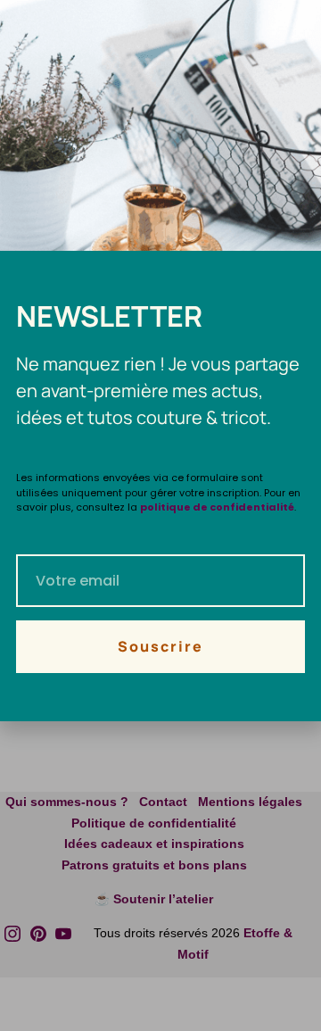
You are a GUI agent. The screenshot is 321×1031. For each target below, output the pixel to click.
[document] (160, 515)
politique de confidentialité (217, 507)
